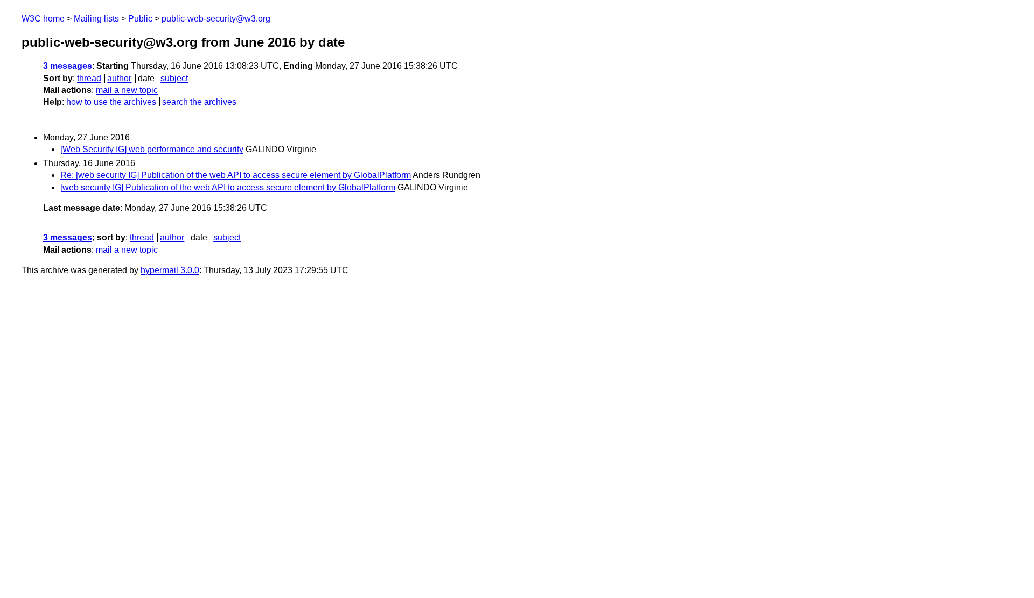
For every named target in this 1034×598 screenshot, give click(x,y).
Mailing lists (96, 18)
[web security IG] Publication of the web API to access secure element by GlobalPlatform (227, 187)
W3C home (43, 18)
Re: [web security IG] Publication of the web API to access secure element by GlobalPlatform (235, 175)
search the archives (199, 101)
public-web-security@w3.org (216, 18)
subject (174, 78)
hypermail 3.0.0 (170, 270)
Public (140, 18)
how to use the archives (111, 101)
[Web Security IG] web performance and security (151, 149)
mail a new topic (127, 90)
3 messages (67, 65)
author (119, 78)
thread (89, 78)
